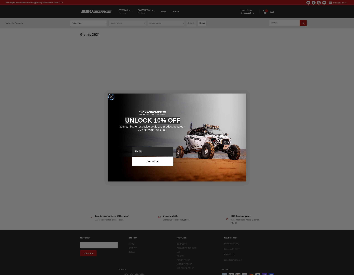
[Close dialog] (111, 97)
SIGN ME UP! (152, 161)
